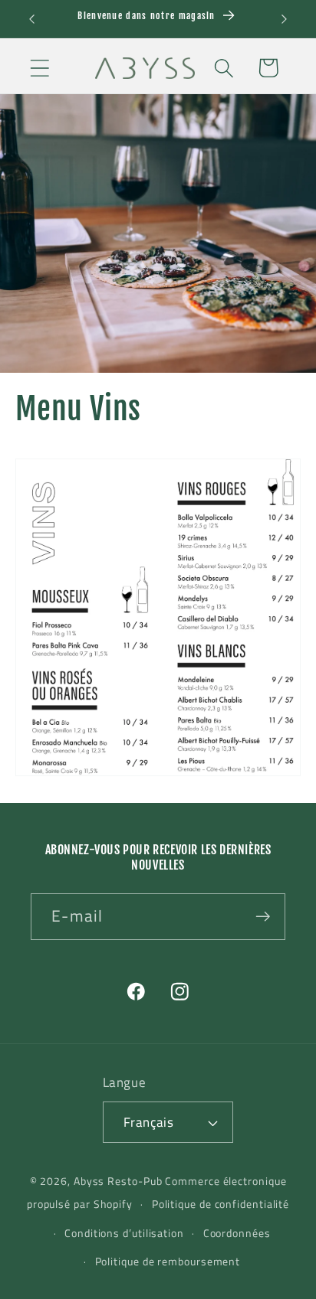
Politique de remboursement (168, 1261)
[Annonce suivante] (284, 19)
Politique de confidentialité (220, 1204)
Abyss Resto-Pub (118, 1181)
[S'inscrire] (263, 916)
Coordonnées (237, 1233)
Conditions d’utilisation (124, 1233)
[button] (39, 68)
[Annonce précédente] (32, 19)
